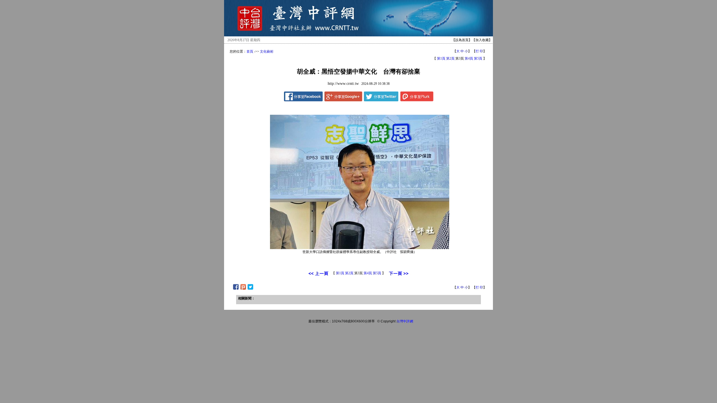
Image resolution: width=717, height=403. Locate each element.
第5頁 (478, 58)
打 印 (479, 51)
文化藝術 (266, 51)
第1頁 (441, 58)
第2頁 (450, 58)
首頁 (249, 51)
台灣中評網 (404, 321)
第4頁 (469, 58)
